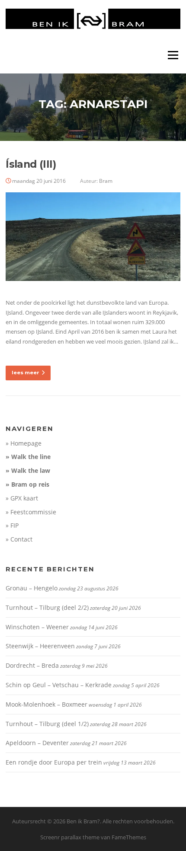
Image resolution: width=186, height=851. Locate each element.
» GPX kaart (22, 498)
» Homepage (24, 443)
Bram (105, 181)
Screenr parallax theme (69, 837)
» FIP (12, 525)
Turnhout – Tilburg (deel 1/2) (47, 724)
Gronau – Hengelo (32, 588)
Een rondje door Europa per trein (54, 762)
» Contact (19, 539)
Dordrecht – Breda (32, 665)
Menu (172, 55)
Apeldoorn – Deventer (37, 743)
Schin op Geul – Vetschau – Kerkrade (59, 685)
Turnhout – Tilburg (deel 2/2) (47, 607)
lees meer (25, 373)
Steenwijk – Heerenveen (40, 646)
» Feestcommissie (31, 512)
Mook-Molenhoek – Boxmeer (46, 704)
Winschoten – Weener (37, 627)
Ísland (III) (31, 164)
